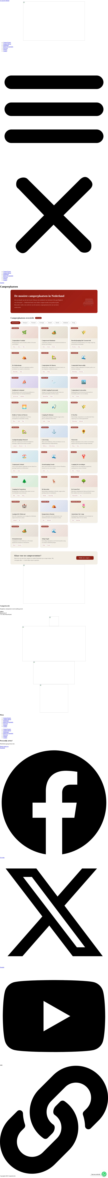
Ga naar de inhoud (4, 0)
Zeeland (50, 322)
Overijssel (25, 322)
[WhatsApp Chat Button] (104, 1174)
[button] (54, 161)
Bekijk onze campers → (85, 557)
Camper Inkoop (7, 44)
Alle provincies (15, 322)
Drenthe (57, 322)
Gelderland (65, 322)
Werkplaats (6, 45)
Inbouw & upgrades (8, 46)
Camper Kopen (7, 42)
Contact (5, 51)
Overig (73, 322)
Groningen (41, 322)
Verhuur (5, 49)
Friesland (33, 322)
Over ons (5, 48)
